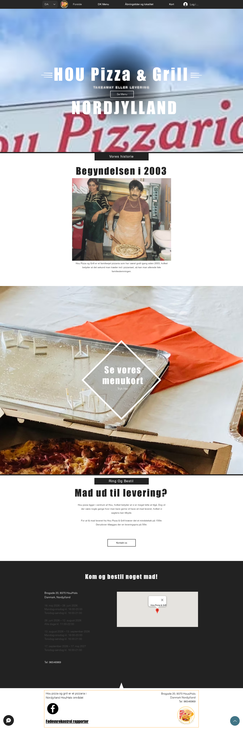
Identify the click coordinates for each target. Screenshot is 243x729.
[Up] (235, 721)
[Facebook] (52, 708)
